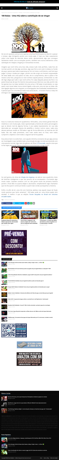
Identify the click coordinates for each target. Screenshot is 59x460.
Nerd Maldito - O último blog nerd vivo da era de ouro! (20, 458)
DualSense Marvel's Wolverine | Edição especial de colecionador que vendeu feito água (9, 222)
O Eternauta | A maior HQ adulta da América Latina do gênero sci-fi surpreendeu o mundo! (48, 222)
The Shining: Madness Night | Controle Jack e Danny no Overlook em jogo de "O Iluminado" (30, 409)
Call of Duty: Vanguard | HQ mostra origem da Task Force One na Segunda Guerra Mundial (29, 222)
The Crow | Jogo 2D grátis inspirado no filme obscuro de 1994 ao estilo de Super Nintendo (29, 311)
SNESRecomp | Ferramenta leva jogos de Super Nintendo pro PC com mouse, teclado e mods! (30, 317)
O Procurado (41, 143)
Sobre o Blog (46, 458)
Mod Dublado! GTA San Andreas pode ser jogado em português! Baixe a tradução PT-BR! (29, 268)
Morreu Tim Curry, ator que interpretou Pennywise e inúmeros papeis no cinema (27, 396)
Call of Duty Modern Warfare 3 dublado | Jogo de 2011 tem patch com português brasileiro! (30, 274)
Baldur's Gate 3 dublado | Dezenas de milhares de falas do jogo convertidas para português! (30, 293)
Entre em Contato (54, 458)
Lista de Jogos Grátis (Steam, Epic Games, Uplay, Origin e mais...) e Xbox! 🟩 (26, 262)
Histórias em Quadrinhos (12, 12)
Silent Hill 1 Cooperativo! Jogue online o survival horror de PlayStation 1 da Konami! (28, 299)
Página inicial (4, 12)
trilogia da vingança (27, 177)
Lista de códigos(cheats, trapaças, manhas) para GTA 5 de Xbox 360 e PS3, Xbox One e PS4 (29, 438)
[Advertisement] (29, 378)
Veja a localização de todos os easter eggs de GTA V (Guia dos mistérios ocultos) (27, 450)
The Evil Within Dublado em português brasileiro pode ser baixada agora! (26, 280)
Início (41, 458)
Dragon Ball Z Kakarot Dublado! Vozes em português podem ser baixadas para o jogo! (29, 287)
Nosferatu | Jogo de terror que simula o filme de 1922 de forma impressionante (27, 403)
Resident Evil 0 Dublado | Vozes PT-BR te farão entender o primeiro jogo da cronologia (29, 305)
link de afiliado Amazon (36, 2)
